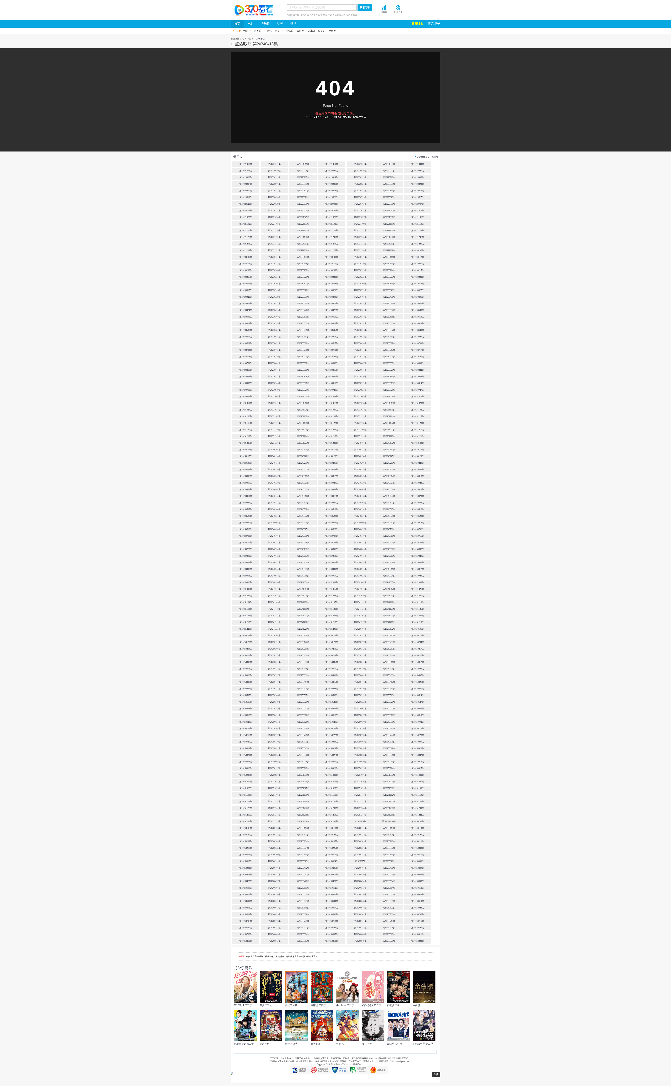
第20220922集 (389, 170)
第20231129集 (245, 429)
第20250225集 (360, 655)
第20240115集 (389, 449)
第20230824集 (274, 376)
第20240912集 (417, 569)
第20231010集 (417, 396)
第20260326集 (389, 861)
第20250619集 (417, 715)
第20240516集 (417, 509)
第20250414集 (303, 682)
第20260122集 (303, 835)
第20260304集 (245, 854)
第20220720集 (303, 210)
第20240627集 (360, 529)
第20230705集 (274, 350)
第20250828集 (360, 755)
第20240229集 (360, 469)
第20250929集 (245, 775)
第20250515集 (245, 702)
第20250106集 (417, 629)
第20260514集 (389, 888)
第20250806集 (389, 742)
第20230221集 (274, 277)
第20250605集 (389, 708)
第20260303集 (417, 848)
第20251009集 (245, 781)
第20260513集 (360, 888)
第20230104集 (274, 257)
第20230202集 (245, 270)
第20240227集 (303, 469)
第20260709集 (303, 921)
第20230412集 (274, 303)
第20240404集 (331, 489)
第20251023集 (274, 788)
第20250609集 (417, 708)
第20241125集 (389, 609)
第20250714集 (389, 728)
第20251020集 (389, 781)
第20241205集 (389, 615)
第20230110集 (360, 257)
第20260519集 (245, 894)
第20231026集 (303, 410)
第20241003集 (360, 582)
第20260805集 (331, 934)
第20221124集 (417, 230)
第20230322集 (360, 290)
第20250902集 (417, 755)
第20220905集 (303, 184)
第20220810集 (245, 190)
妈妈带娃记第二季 (244, 1043)
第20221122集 (360, 230)
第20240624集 (274, 529)
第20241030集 (389, 595)
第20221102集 (245, 224)
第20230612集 (274, 336)
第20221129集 (274, 237)
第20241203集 (331, 615)
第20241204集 (360, 615)
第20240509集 (303, 509)
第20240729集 (245, 549)
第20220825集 (389, 184)
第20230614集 (331, 336)
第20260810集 (389, 934)
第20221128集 (245, 237)
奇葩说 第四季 (318, 1005)
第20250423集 (274, 688)
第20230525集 (389, 323)
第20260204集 (303, 841)
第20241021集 (417, 589)
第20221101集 (417, 217)
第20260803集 (274, 934)
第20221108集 (331, 224)
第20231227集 (303, 443)
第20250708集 (303, 728)
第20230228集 (417, 277)
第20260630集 (331, 914)
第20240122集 (303, 456)
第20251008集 (417, 775)
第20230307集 (303, 283)
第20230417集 (331, 303)
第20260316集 (389, 854)
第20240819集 (389, 556)
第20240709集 (331, 536)
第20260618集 (360, 908)
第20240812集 (274, 556)
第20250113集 (331, 635)
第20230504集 (245, 317)
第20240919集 (331, 576)
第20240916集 (245, 576)
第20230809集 (417, 363)
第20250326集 (245, 675)
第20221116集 (274, 230)
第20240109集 (303, 449)
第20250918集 (303, 768)
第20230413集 (303, 303)
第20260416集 (331, 874)
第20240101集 (360, 443)
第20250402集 (360, 675)
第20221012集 (274, 164)
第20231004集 (331, 396)
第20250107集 (245, 635)
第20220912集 (389, 177)
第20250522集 (360, 702)
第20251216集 (331, 815)
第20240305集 (417, 469)
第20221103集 (274, 224)
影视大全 (398, 12)
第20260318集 (245, 861)
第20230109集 (331, 257)
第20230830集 (360, 376)
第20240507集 (245, 509)
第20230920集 (303, 390)
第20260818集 (331, 941)
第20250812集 (274, 748)
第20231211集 (417, 429)
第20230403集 (331, 297)
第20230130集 (360, 263)
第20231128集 (417, 423)
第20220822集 (303, 190)
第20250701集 (389, 722)
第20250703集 (245, 728)
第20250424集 (303, 688)
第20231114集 (389, 416)
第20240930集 (274, 582)
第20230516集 (417, 317)
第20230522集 (303, 323)
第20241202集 (303, 615)
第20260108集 (274, 828)
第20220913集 (360, 177)
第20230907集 (303, 383)
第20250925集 (417, 768)
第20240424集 (245, 502)
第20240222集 (245, 469)
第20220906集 (274, 184)
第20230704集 (245, 350)
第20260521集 (303, 894)
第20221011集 (303, 164)
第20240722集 (331, 542)
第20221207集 (417, 237)
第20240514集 (360, 509)
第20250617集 (360, 715)
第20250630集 (360, 722)
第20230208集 (303, 270)
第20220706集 (389, 204)
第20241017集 (389, 589)
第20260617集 (331, 908)
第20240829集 (389, 562)
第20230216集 (245, 277)
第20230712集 (389, 350)
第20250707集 (274, 728)
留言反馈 (434, 24)
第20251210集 (245, 815)
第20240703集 (245, 536)
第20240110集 (331, 449)
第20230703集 (417, 343)
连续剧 (265, 24)
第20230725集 (360, 356)
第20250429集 (360, 688)
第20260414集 (274, 874)
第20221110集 (389, 224)
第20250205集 (245, 649)
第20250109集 (303, 635)
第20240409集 (360, 489)
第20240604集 (303, 522)
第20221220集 (417, 244)
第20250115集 (389, 635)
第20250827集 (331, 755)
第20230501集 (360, 310)
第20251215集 (303, 815)
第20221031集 (389, 217)
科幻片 (279, 31)
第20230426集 (303, 310)
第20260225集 (331, 848)
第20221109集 (360, 224)
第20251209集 (417, 808)
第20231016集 (303, 403)
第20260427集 (274, 881)
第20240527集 (360, 516)
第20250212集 (360, 649)
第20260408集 (389, 868)
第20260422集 (417, 874)
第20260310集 (303, 854)
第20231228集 (331, 443)
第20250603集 (331, 708)
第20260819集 (360, 941)
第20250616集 (331, 715)
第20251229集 (303, 821)
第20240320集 (274, 483)
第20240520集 (245, 516)
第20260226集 (360, 848)
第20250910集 (360, 761)
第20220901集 (331, 184)
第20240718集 (303, 542)
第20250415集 (331, 682)
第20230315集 (245, 290)
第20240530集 (245, 522)
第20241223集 (245, 629)
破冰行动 (327, 14)
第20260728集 (389, 927)
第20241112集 (389, 602)
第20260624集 (245, 914)
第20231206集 (360, 429)
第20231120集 (274, 423)
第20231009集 (389, 396)
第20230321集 (331, 290)
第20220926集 (360, 170)
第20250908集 (303, 761)
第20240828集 (360, 562)
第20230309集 (360, 283)
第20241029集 (360, 595)
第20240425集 (274, 502)
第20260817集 (303, 941)
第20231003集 (303, 396)
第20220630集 (303, 204)
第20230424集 (245, 310)
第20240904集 (274, 569)
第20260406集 (331, 868)
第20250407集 (417, 675)
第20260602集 (274, 901)
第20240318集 (417, 476)
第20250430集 (389, 688)
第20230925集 (360, 390)
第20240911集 (389, 569)
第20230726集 (389, 356)
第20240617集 (389, 522)
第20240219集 (389, 463)
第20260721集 (274, 927)
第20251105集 (274, 795)
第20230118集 (303, 263)
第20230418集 (360, 303)
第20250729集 (245, 742)
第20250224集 (331, 655)
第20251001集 (303, 775)
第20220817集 (360, 190)
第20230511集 (360, 317)
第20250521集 (331, 702)
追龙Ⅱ (303, 14)
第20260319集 (274, 861)
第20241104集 (245, 602)
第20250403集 (389, 675)
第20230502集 (389, 310)
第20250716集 (245, 735)
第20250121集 (274, 642)
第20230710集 (331, 350)
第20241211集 (274, 622)
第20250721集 (303, 735)
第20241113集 (417, 602)
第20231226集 (274, 443)
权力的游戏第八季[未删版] (345, 14)
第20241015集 (331, 589)
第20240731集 (303, 549)
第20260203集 (274, 841)
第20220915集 (303, 177)
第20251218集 (389, 815)
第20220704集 (331, 204)
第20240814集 (331, 556)
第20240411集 (245, 496)
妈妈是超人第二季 (371, 1005)
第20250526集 (389, 702)
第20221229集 (389, 250)
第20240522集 (303, 516)
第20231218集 (331, 436)
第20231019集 (389, 403)
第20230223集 (360, 277)
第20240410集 (417, 489)
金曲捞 (416, 1005)
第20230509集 (303, 317)
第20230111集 (389, 257)
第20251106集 (303, 795)
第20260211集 (417, 841)
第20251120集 (331, 801)
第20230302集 (274, 283)
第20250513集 (389, 695)
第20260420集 (360, 874)
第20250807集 (417, 742)
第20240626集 (331, 529)
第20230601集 (303, 330)
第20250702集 (417, 722)
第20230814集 (274, 370)
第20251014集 (303, 781)
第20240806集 (389, 549)
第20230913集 (389, 383)
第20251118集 (274, 801)
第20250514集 (417, 695)
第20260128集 (389, 835)
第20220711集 (245, 210)
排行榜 (384, 12)
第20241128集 (274, 615)
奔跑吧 (340, 1043)
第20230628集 (360, 343)
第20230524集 (360, 323)
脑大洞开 (315, 1043)
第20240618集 (417, 522)
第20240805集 (360, 549)
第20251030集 (389, 788)
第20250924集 (389, 768)
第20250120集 (245, 642)
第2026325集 (360, 861)
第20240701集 (389, 529)
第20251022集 (245, 788)
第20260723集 (331, 927)
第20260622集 (389, 908)
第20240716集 (245, 542)
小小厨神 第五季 (345, 1005)
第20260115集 (389, 828)
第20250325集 (417, 669)
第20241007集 (389, 582)
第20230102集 (417, 250)
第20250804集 (331, 742)
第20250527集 (417, 702)
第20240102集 (389, 443)
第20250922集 (331, 768)
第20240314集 (389, 476)
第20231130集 (274, 429)
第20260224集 (303, 848)
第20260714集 (360, 921)
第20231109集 (331, 416)
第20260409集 (417, 868)
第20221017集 (389, 210)
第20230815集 (303, 370)
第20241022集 (245, 595)
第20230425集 (274, 310)
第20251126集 (417, 801)
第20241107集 (331, 602)
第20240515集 (389, 509)
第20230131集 (389, 263)
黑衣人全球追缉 (314, 14)
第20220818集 (331, 190)
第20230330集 (303, 297)
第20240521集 (274, 516)
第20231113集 (360, 416)
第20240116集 (417, 449)
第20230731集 (245, 363)
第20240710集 (360, 536)
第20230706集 (303, 350)
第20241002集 (331, 582)
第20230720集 (303, 356)
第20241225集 (274, 629)
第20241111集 (360, 602)
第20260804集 (303, 934)
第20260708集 (274, 921)
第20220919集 (274, 177)
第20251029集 (360, 788)
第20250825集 (274, 755)
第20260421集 (389, 874)
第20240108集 (274, 449)
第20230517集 (245, 323)
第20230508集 (274, 317)
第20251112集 (389, 795)
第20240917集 (274, 576)
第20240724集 (389, 542)
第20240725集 (417, 542)
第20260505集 (417, 881)
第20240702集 (417, 529)
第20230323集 (389, 290)
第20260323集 (303, 861)
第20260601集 (245, 901)
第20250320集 (360, 669)
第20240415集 (274, 496)
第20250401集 (331, 675)
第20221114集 (417, 224)
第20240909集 (331, 569)
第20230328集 (245, 297)
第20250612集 (303, 715)
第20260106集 (417, 821)
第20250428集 (331, 688)
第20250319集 (331, 669)
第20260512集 (331, 888)
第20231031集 (360, 410)
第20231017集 (331, 403)
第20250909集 (331, 761)
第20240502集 (389, 502)
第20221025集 (303, 217)
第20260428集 (303, 881)
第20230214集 (389, 270)
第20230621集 (274, 343)
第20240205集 (331, 463)
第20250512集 (360, 695)
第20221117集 (303, 230)
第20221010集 (331, 164)
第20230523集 (331, 323)
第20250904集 (274, 761)
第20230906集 (274, 383)
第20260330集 (417, 861)
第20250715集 (417, 728)
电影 (250, 24)
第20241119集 (303, 609)
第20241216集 (331, 622)
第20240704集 (274, 536)
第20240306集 (245, 476)
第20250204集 (417, 642)
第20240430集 (331, 502)
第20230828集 (303, 376)
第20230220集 (303, 277)
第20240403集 (303, 489)
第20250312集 (417, 662)
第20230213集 (360, 270)
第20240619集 (245, 529)
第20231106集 (245, 416)
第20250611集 (274, 715)
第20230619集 (389, 336)
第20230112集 (417, 257)
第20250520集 (303, 702)
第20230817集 (360, 370)
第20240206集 (360, 463)
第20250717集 (274, 735)
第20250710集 (360, 728)
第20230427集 (331, 310)
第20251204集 (360, 808)
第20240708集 (303, 536)
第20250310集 (360, 662)
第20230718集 (245, 356)
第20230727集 (417, 356)
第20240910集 (360, 569)
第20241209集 (417, 615)
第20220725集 (360, 197)
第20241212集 (303, 622)
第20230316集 (274, 290)
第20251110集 (331, 795)
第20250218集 (245, 655)
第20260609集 (389, 901)
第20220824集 (417, 184)
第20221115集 (245, 230)
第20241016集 (360, 589)
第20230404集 (360, 297)
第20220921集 (417, 170)
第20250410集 (274, 682)
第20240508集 (274, 509)
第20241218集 (389, 622)
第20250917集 (274, 768)
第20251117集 (245, 801)
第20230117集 (274, 263)
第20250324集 (389, 669)
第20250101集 (360, 629)
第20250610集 (245, 715)
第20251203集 (331, 808)
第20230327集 (417, 290)
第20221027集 (360, 217)
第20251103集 (417, 788)
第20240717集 (274, 542)
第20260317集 (417, 854)
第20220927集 (331, 170)
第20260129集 (417, 835)
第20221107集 (303, 224)
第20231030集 (331, 410)
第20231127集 (389, 423)
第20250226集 (389, 655)
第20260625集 (274, 914)
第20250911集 (389, 761)
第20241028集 (331, 595)
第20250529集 (274, 708)
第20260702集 (389, 914)
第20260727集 (360, 927)
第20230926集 (389, 390)
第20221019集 (417, 210)
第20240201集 (303, 463)
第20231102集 (417, 410)
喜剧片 (257, 31)
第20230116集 (245, 263)
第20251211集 (274, 815)
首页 (252, 11)
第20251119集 (303, 801)
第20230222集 (331, 277)
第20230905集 (245, 383)
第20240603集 (274, 522)
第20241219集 (417, 622)
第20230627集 (331, 343)
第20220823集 (274, 190)
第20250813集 (303, 748)
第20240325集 (331, 483)
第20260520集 (274, 894)
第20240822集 (274, 562)
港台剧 (332, 31)
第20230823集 (245, 376)
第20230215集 (417, 270)
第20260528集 (417, 894)
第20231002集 (274, 396)
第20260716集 (417, 921)
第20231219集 (360, 436)
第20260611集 (245, 908)
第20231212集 (245, 436)
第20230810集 (245, 370)
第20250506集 (274, 695)
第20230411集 (245, 303)
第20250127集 (360, 642)
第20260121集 (274, 835)
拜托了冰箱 (291, 1005)
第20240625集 (303, 529)
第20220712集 (274, 210)
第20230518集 (274, 323)
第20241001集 (303, 582)
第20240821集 (245, 562)
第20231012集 (274, 403)
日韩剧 (311, 31)
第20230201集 (417, 263)
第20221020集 (245, 217)
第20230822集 (417, 370)
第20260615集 (274, 908)
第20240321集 (303, 483)
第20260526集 (360, 894)
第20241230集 (331, 629)
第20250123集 (331, 642)
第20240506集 (417, 502)
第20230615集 (360, 336)
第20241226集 (303, 629)
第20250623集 (245, 722)
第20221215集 (360, 244)
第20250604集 (360, 708)
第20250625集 (303, 722)
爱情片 (268, 31)
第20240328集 (417, 483)
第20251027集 (303, 788)
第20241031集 (417, 595)
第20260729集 (417, 927)
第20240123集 (331, 456)
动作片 (247, 31)
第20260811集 (417, 934)
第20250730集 (274, 742)
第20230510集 (331, 317)
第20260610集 (417, 901)
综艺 (280, 24)
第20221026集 (331, 217)
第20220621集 (303, 197)
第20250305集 (303, 662)
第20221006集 (360, 164)
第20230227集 (389, 277)
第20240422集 (389, 496)
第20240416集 (303, 496)
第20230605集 (331, 330)
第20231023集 (417, 403)
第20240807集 (417, 549)
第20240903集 (245, 569)
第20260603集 (303, 901)
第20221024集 (274, 217)
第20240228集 (331, 469)
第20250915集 (417, 761)
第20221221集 (245, 250)
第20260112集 (303, 828)
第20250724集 (389, 735)
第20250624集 (274, 722)
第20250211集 (331, 649)
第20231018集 (360, 403)
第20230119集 (331, 263)
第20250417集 (389, 682)
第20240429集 (303, 502)
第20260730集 (245, 934)
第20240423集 (417, 496)
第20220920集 (245, 177)
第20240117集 (245, 456)
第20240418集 (360, 496)
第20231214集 (303, 436)
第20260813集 (274, 941)
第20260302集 (389, 848)
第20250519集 (274, 702)
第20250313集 (245, 669)
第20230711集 (360, 350)
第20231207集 (389, 429)
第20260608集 (360, 901)
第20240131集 (274, 463)
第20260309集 (274, 854)
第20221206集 (389, 237)
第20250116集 (417, 635)
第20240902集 (417, 562)
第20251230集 (331, 821)
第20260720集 (245, 927)
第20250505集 (245, 695)
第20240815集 (360, 556)
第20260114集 (360, 828)
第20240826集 (303, 562)
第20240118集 (274, 456)
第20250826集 (303, 755)
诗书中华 (366, 1043)
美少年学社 (266, 1005)
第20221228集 (360, 250)
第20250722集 (331, 735)
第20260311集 (331, 854)
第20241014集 (303, 589)
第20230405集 (389, 297)
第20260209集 (360, 841)
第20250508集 (331, 695)
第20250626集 (331, 722)
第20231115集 (417, 416)
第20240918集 (303, 576)
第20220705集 (360, 204)
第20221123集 (389, 230)
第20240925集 (417, 576)
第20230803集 (331, 363)
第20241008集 (417, 582)
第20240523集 (331, 516)
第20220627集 (417, 197)
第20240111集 (360, 449)
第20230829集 (331, 376)
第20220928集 (303, 170)
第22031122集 (331, 423)
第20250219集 (274, 655)
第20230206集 (274, 270)
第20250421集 (417, 682)
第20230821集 (389, 370)
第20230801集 (274, 363)
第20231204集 (303, 429)
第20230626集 (303, 343)
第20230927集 (417, 390)
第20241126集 (417, 609)
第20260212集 (245, 848)
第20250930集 (274, 775)
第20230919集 (274, 390)
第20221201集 (331, 237)
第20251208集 (389, 808)
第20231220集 (389, 436)
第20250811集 (245, 748)
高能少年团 (393, 1005)
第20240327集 (389, 483)
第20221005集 (389, 164)
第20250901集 (389, 755)
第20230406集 (417, 297)
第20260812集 (245, 941)
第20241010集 (274, 589)
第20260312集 (360, 854)
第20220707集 (417, 204)
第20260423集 (245, 881)
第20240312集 (331, 476)
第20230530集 (245, 330)
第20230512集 (245, 336)
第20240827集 (331, 562)
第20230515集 (389, 317)
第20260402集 (303, 868)
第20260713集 (331, 921)
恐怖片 (289, 31)
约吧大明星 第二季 (423, 1043)
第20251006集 (360, 775)
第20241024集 (303, 595)
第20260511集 (303, 888)
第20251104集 (245, 795)
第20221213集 (303, 244)
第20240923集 (360, 576)
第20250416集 (360, 682)
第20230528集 (417, 323)
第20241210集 (245, 622)
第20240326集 (360, 483)
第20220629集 (274, 204)
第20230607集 (389, 330)
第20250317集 (274, 669)
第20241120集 (331, 609)
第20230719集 (274, 356)
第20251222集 (417, 815)
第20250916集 (245, 768)
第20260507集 (274, 888)
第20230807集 (360, 363)
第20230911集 (331, 383)
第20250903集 (245, 761)
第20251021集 (417, 781)
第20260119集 (417, 828)
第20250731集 (303, 742)
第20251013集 (274, 781)
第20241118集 (274, 609)
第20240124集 (360, 456)
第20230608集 (417, 330)
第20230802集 (303, 363)
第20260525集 (331, 894)
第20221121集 (331, 230)
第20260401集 (274, 868)
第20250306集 (331, 662)
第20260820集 (389, 941)
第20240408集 (389, 489)
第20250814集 (331, 748)
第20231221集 (417, 436)
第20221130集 (303, 237)
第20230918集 (245, 390)
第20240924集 (389, 576)
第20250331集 (303, 675)
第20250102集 (389, 629)
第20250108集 (274, 635)
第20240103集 (417, 443)
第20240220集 (417, 463)
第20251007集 (389, 775)
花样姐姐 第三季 (243, 1005)
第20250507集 (303, 695)
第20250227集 (417, 655)
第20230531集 (274, 330)
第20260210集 (389, 841)
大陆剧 (300, 31)
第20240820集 (417, 556)
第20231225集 (245, 443)
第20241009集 (245, 589)
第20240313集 (360, 476)
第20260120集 (245, 835)
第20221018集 (360, 210)
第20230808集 (389, 363)
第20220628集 (245, 204)
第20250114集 (360, 635)
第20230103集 (245, 257)
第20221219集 (389, 244)
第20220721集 (331, 210)
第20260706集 (417, 914)
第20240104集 (245, 449)
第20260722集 (303, 927)
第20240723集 (360, 542)
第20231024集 (245, 410)
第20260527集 (389, 894)
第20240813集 (303, 556)
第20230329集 (274, 297)
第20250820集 (417, 748)
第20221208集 (245, 244)
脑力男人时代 (394, 1043)
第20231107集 (274, 416)
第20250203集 (389, 642)
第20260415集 (303, 874)
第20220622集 (331, 197)
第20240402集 (274, 489)
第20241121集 (360, 609)
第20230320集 (303, 290)
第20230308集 (331, 283)
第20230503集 (417, 310)
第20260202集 (245, 841)
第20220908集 (417, 177)
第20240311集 (303, 476)
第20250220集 (303, 655)
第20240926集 (245, 582)
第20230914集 (417, 383)
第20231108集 (303, 416)
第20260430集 (360, 881)
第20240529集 (417, 516)
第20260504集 (389, 881)
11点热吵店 (259, 38)
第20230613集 (303, 336)
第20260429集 (331, 881)
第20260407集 (360, 868)
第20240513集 (331, 509)
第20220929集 (274, 170)
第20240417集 (331, 496)
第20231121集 (303, 423)
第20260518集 (417, 888)
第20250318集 (303, 669)
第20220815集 (417, 190)
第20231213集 (274, 436)
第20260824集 (417, 941)
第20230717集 (417, 350)
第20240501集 (360, 502)
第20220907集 (245, 184)
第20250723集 (360, 735)
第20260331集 (245, 868)
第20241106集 (303, 602)
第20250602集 (303, 708)
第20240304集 (389, 469)
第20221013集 (245, 164)
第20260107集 (245, 828)
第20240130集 (245, 463)
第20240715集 (417, 536)
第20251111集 (360, 795)
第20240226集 (274, 469)
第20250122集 (303, 642)
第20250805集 (360, 742)
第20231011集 (245, 403)
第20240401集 (245, 489)
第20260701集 (360, 914)
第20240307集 (274, 476)
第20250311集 (389, 662)
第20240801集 (331, 549)
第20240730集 (274, 549)
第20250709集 (331, 728)
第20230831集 (389, 376)
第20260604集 (331, 901)
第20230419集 (389, 303)
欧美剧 (321, 31)
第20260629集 (303, 914)
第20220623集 (389, 197)
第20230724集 (331, 356)
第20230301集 (245, 283)
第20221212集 (274, 244)
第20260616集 (303, 908)
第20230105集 (303, 257)
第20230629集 (389, 343)
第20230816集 (331, 370)
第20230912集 (360, 383)
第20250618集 (389, 715)
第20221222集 (274, 250)
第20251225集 (274, 821)
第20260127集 (360, 835)
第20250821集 (245, 755)
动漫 (293, 24)
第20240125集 (389, 456)
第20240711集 (389, 536)
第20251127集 (245, 808)
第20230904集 (417, 376)
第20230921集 (331, 390)
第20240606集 (360, 522)
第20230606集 (360, 330)
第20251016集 (360, 781)
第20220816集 (389, 190)
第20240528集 (389, 516)
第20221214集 (331, 244)
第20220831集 (360, 184)
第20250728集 (417, 735)
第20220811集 (245, 197)
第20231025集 (274, 410)
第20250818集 (360, 748)
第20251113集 (417, 795)
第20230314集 (417, 283)
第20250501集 (417, 688)
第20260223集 (274, 848)
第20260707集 (245, 921)
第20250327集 (274, 675)
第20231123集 (360, 423)
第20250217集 (417, 649)
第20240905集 (303, 569)
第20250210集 (303, 649)
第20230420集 (417, 303)
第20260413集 (245, 874)
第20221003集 (245, 170)
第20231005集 (360, 396)
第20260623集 (417, 908)
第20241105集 (274, 602)
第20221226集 (303, 250)
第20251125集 (389, 801)
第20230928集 (245, 396)
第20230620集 (417, 336)
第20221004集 (417, 164)
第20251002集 (331, 775)
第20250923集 (360, 768)
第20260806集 (360, 934)
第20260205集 (331, 841)
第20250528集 (245, 708)
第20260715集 (389, 921)
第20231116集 (245, 423)
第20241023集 (274, 595)
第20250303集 (245, 662)
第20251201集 (274, 808)
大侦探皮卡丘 (293, 14)
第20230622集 (245, 343)
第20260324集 (331, 861)
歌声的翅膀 (291, 1043)
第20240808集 (245, 556)
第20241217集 (360, 622)
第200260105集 (389, 821)
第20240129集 (417, 456)
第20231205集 (331, 429)
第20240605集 (331, 522)
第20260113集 (331, 828)
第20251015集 (331, 781)
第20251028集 (331, 788)
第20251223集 (245, 821)
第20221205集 (360, 237)
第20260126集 (331, 835)
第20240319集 (245, 483)
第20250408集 (245, 682)
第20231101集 (389, 410)
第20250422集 (245, 688)
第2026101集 (360, 821)
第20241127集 (245, 615)
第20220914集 (331, 177)
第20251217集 (360, 815)
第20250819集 (389, 748)
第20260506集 (245, 888)
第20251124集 (360, 801)
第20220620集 (274, 197)
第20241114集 (245, 609)
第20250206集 (274, 649)
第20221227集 (331, 250)
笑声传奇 (264, 1043)
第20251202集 (303, 808)
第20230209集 (331, 270)
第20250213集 (389, 649)
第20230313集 (389, 283)
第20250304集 (274, 662)
